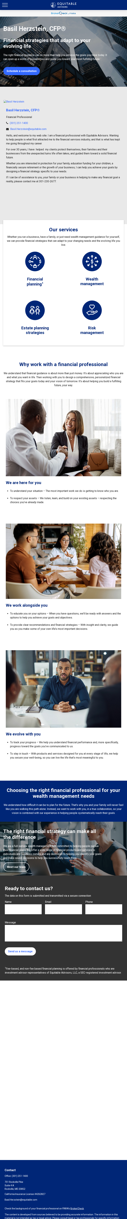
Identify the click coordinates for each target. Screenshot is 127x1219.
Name (8, 901)
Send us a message (20, 951)
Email (48, 901)
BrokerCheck (77, 1208)
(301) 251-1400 (19, 123)
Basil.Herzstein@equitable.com (28, 129)
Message (10, 922)
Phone (89, 901)
